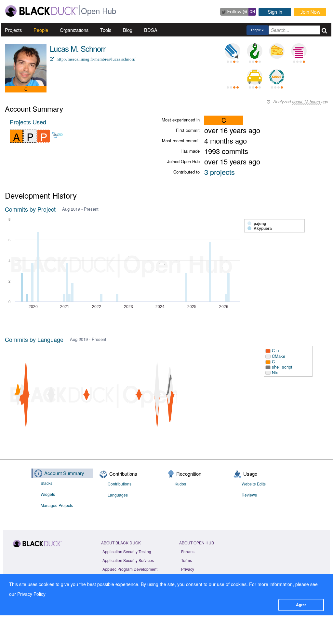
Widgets (48, 494)
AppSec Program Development (129, 569)
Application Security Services (128, 560)
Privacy (187, 569)
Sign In (275, 12)
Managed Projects (57, 505)
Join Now (310, 12)
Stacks (46, 483)
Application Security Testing (126, 551)
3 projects (219, 172)
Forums (187, 551)
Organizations (74, 29)
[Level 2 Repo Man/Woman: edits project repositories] (254, 51)
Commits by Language (34, 339)
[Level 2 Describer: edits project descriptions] (232, 51)
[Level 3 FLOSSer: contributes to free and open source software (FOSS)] (232, 77)
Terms (186, 560)
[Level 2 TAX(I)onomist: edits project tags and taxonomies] (254, 77)
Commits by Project (30, 209)
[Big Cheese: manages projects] (277, 51)
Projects (13, 29)
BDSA (150, 29)
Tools (105, 29)
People (40, 29)
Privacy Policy (31, 594)
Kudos (180, 483)
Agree (301, 604)
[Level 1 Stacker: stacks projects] (299, 51)
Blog (127, 29)
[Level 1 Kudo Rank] (277, 77)
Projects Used (28, 122)
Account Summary (64, 473)
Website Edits (254, 483)
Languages (118, 495)
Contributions (119, 483)
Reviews (249, 495)
